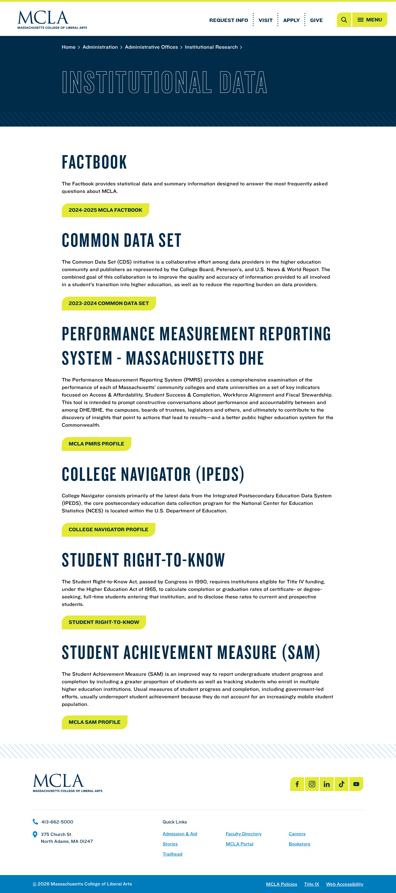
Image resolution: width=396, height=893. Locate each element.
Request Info (228, 20)
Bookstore (299, 844)
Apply (291, 20)
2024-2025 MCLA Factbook (105, 210)
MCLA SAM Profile (95, 722)
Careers (297, 834)
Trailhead (172, 854)
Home (69, 46)
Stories (170, 844)
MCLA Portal (239, 844)
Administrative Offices (152, 46)
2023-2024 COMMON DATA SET (109, 303)
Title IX (311, 884)
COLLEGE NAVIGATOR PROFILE (108, 529)
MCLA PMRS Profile (96, 443)
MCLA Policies (281, 884)
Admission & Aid (180, 834)
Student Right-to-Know (104, 622)
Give (316, 20)
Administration (101, 46)
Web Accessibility (344, 884)
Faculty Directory (243, 834)
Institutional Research (212, 46)
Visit (266, 20)
